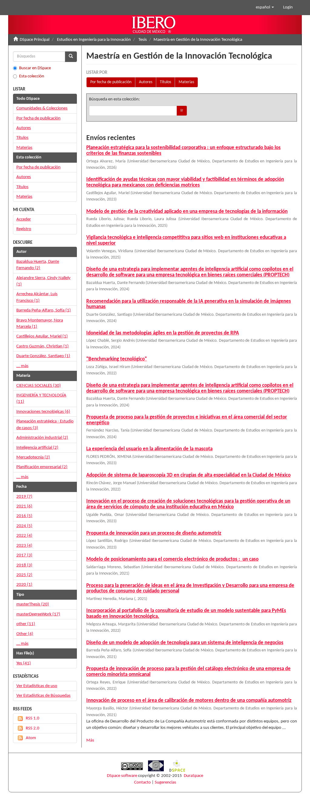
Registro (23, 229)
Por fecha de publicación (110, 82)
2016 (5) (24, 516)
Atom (31, 738)
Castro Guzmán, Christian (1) (42, 346)
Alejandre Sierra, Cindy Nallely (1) (43, 281)
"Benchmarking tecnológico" (116, 359)
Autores (145, 82)
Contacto (142, 782)
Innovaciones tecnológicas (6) (43, 411)
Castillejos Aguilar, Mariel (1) (42, 336)
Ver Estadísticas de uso (36, 686)
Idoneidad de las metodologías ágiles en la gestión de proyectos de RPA (162, 333)
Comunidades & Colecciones (42, 108)
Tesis (142, 39)
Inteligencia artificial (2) (37, 447)
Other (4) (24, 634)
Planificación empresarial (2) (42, 467)
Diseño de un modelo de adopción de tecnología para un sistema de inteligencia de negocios (184, 642)
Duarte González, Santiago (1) (43, 356)
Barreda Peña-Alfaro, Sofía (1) (43, 310)
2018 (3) (24, 565)
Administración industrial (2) (42, 437)
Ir (181, 110)
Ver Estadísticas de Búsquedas (43, 695)
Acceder (23, 219)
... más (22, 366)
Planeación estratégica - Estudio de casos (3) (45, 424)
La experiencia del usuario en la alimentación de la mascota (149, 449)
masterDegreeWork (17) (38, 614)
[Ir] (71, 56)
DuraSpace (193, 776)
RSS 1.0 (32, 718)
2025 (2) (24, 575)
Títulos (165, 82)
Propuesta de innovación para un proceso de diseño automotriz (153, 533)
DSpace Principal (34, 39)
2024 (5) (24, 526)
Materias (186, 82)
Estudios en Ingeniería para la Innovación (94, 39)
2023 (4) (24, 545)
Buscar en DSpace (35, 68)
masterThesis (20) (32, 604)
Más (90, 740)
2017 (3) (24, 555)
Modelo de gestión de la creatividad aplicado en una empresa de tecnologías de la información (187, 211)
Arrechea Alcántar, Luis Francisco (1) (37, 297)
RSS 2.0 (32, 728)
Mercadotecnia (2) (33, 457)
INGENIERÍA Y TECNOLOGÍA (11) (41, 398)
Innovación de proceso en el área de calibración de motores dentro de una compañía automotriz (189, 700)
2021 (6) (24, 506)
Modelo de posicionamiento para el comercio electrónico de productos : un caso (172, 559)
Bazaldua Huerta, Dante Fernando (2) (37, 264)
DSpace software (122, 776)
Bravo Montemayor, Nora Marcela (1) (39, 323)
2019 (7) (24, 496)
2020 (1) (24, 584)
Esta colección (31, 76)
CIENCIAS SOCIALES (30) (38, 385)
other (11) (25, 624)
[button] (265, 7)
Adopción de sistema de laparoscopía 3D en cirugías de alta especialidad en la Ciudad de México (188, 475)
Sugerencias (165, 782)
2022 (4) (24, 535)
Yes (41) (23, 663)
